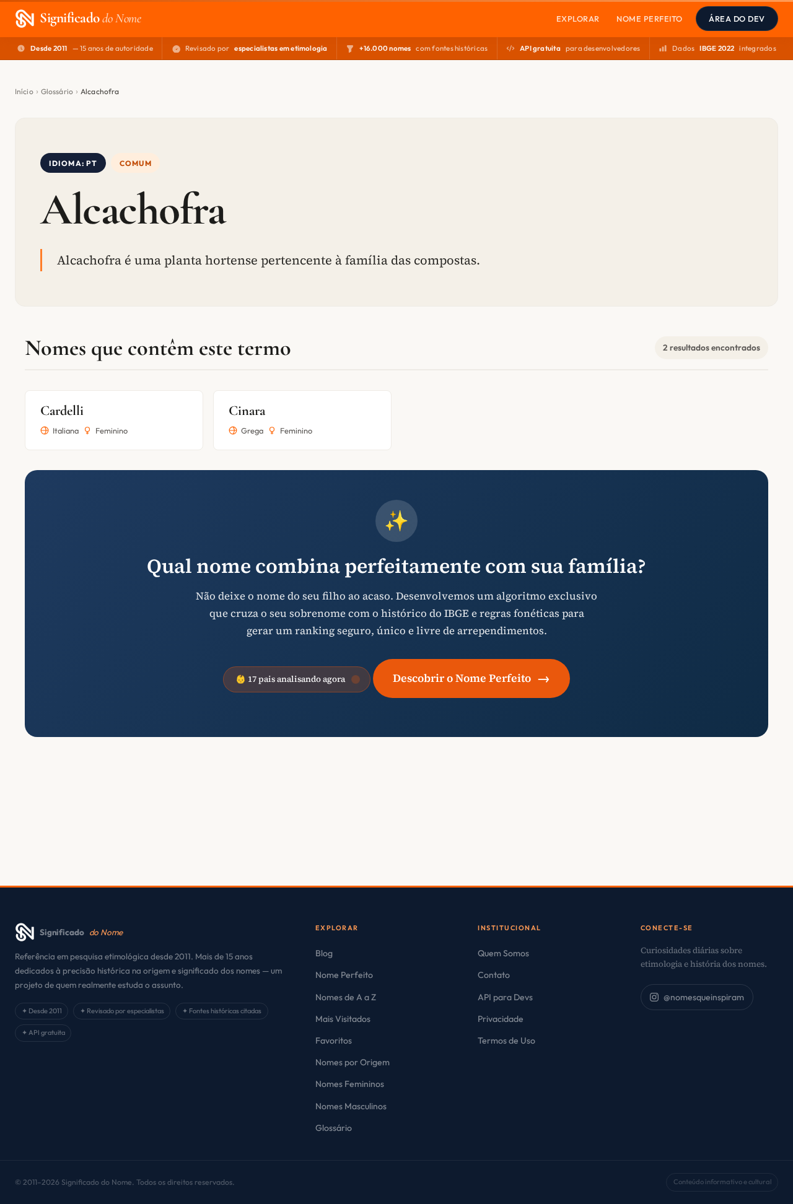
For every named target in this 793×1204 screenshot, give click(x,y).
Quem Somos (503, 953)
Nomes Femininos (349, 1083)
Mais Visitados (342, 1018)
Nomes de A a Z (345, 997)
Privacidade (501, 1018)
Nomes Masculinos (351, 1106)
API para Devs (505, 997)
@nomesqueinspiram (704, 997)
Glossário (57, 91)
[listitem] (114, 420)
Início (24, 91)
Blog (324, 953)
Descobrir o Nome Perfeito (471, 678)
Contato (494, 974)
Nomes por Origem (352, 1062)
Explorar (578, 19)
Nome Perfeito (649, 19)
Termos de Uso (506, 1040)
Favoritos (333, 1040)
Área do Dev (737, 19)
